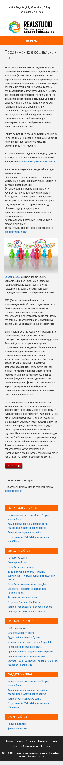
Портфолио (43, 741)
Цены (54, 741)
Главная (9, 741)
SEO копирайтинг (17, 628)
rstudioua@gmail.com (31, 11)
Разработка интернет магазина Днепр (28, 584)
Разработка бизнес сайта (21, 567)
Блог (15, 746)
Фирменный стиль (18, 728)
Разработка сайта (17, 557)
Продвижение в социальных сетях (26, 656)
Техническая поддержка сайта (24, 532)
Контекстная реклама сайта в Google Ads (30, 642)
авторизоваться (13, 490)
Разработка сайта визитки (22, 597)
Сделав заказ (12, 276)
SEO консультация (29, 746)
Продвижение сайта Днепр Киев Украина (30, 651)
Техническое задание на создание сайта (30, 606)
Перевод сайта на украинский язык (27, 611)
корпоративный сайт (16, 231)
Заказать (30, 741)
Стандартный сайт (18, 562)
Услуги (20, 741)
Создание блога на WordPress (24, 602)
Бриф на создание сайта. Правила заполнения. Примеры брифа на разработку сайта (31, 575)
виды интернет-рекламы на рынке (36, 161)
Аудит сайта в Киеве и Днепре (24, 637)
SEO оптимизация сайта (21, 632)
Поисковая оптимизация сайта (25, 646)
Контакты (45, 746)
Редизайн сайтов (17, 723)
